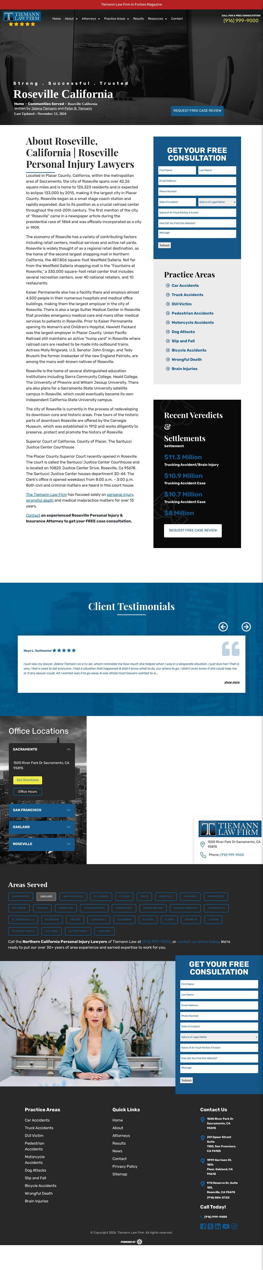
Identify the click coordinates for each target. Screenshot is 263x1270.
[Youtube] (226, 1227)
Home (56, 18)
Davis (144, 896)
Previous (220, 624)
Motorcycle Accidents (193, 323)
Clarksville (216, 908)
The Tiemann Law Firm (46, 495)
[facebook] (203, 1227)
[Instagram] (234, 1227)
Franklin (191, 919)
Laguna (213, 919)
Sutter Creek (78, 931)
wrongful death (40, 501)
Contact (177, 18)
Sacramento (20, 896)
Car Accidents (185, 286)
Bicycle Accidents (189, 351)
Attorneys (89, 18)
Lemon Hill (98, 919)
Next (243, 624)
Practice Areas (114, 18)
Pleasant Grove (23, 931)
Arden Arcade (153, 908)
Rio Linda (51, 931)
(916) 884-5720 (218, 1197)
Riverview (52, 919)
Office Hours (27, 791)
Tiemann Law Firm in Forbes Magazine (131, 5)
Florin (169, 919)
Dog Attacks (183, 332)
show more (232, 682)
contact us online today (198, 942)
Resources (155, 18)
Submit (165, 245)
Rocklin (42, 908)
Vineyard (104, 931)
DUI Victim (182, 304)
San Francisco (73, 896)
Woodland (66, 908)
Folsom (124, 896)
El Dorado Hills (23, 919)
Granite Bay (216, 896)
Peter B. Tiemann (78, 109)
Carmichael (124, 908)
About (69, 18)
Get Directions (28, 780)
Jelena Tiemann (44, 109)
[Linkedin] (218, 1227)
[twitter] (211, 1227)
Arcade (75, 919)
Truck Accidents (187, 295)
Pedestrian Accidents (193, 314)
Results (138, 18)
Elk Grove (19, 908)
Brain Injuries (185, 369)
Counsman (124, 919)
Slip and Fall (183, 341)
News (117, 1151)
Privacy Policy (124, 1167)
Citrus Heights (94, 908)
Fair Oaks (190, 896)
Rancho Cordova (185, 908)
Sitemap (119, 1174)
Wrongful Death (187, 360)
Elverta (148, 919)
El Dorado (101, 896)
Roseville (166, 896)
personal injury (120, 495)
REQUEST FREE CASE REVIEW (197, 111)
